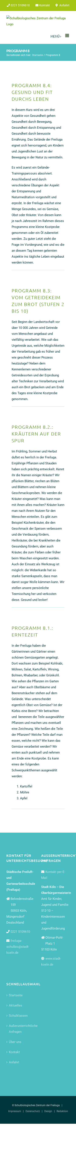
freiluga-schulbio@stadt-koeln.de (17, 947)
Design (48, 1111)
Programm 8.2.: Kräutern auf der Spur (36, 433)
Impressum (14, 1111)
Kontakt (14, 1052)
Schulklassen (18, 1016)
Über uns (15, 1042)
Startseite (16, 995)
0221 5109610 (20, 932)
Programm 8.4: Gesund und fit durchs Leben (32, 92)
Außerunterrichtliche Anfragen (21, 1029)
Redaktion (62, 1111)
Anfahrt (14, 1062)
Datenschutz (33, 1111)
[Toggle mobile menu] (67, 35)
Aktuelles (15, 1005)
